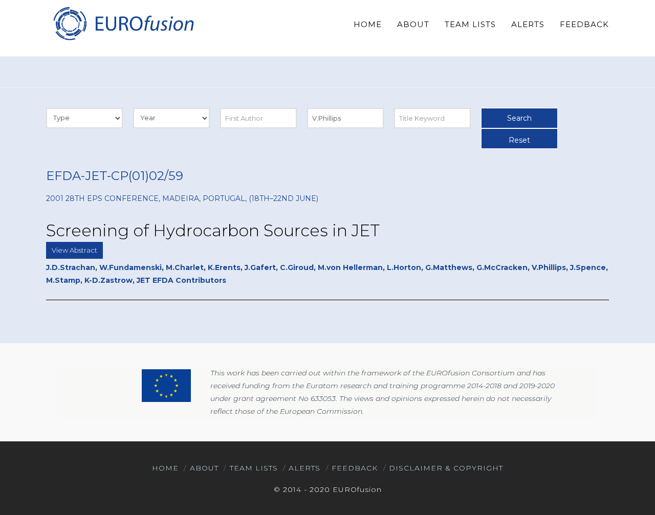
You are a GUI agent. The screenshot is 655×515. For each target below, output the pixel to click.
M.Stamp (63, 280)
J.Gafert (260, 267)
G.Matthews (448, 267)
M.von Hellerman (350, 267)
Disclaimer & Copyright (446, 468)
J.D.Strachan (70, 267)
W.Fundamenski (130, 267)
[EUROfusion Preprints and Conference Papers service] (123, 23)
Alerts (304, 468)
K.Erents (224, 267)
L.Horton (404, 267)
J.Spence (588, 267)
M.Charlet (185, 267)
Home (165, 468)
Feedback (355, 468)
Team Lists (254, 468)
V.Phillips (549, 267)
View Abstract (74, 250)
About (204, 468)
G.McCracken (502, 267)
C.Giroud (297, 267)
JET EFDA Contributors (181, 280)
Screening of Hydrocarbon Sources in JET (213, 230)
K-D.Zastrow (108, 280)
